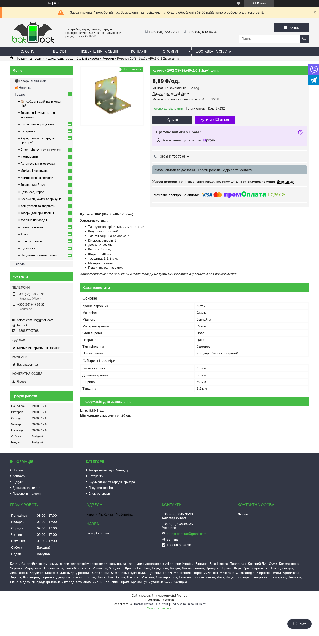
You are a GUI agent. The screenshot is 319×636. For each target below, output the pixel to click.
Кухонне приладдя (34, 220)
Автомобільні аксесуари (38, 163)
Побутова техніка (101, 488)
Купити (172, 120)
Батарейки (28, 131)
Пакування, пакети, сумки (39, 255)
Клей (24, 234)
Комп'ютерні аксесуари (37, 177)
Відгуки (59, 51)
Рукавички (28, 248)
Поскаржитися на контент (151, 604)
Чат (303, 624)
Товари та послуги (31, 58)
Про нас (18, 470)
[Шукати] (304, 39)
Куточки (108, 58)
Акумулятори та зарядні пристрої (112, 482)
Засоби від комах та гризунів (41, 199)
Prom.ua (182, 595)
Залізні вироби (88, 58)
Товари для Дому (33, 184)
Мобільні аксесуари (34, 170)
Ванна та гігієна (32, 227)
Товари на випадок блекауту (108, 470)
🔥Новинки (23, 87)
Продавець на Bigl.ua (159, 599)
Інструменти (29, 156)
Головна (26, 51)
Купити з (207, 120)
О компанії (172, 51)
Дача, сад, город (60, 58)
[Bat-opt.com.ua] (33, 44)
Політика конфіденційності (188, 604)
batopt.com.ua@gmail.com (35, 320)
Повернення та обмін (99, 51)
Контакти (139, 51)
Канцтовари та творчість (38, 206)
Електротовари (31, 241)
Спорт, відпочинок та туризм (41, 149)
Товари (20, 94)
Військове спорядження (37, 124)
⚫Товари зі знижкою (31, 81)
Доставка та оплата (213, 51)
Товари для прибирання (37, 213)
